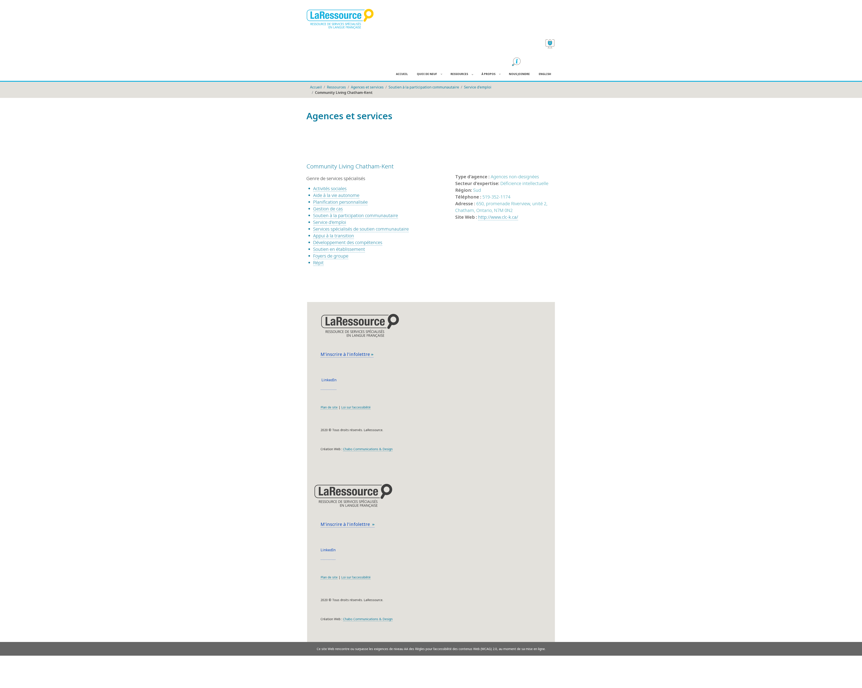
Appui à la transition (333, 236)
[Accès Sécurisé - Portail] (550, 43)
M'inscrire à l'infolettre (346, 354)
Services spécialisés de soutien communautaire (361, 229)
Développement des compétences (347, 242)
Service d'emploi (329, 222)
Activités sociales (330, 188)
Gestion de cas (328, 209)
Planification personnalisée (340, 202)
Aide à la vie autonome (336, 195)
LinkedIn (328, 379)
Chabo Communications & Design (368, 449)
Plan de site (329, 407)
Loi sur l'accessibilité (356, 407)
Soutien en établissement (339, 249)
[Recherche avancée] (516, 61)
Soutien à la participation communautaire (355, 215)
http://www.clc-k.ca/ (498, 217)
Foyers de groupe (330, 256)
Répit (318, 263)
